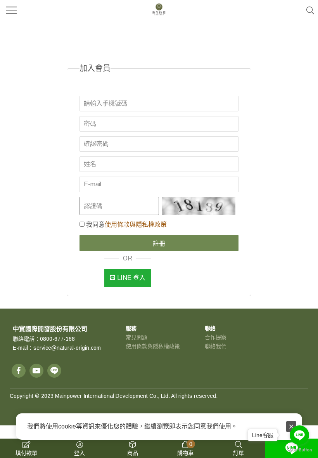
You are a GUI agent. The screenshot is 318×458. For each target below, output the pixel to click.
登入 (79, 453)
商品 (132, 453)
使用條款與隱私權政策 (136, 224)
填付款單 (26, 453)
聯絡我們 (215, 346)
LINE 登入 (131, 277)
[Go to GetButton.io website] (299, 450)
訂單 (238, 453)
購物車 (185, 448)
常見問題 (136, 337)
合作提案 (215, 337)
